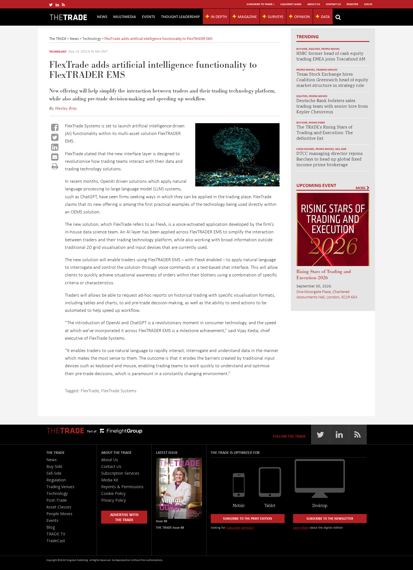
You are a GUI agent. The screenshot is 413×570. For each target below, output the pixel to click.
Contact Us (333, 4)
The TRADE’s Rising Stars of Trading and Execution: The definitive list (324, 133)
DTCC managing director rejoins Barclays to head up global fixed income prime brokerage (329, 159)
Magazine (247, 16)
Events (148, 16)
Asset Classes (58, 507)
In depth (219, 16)
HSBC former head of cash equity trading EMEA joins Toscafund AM (330, 57)
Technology (58, 51)
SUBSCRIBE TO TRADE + (260, 4)
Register (352, 4)
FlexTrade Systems (119, 390)
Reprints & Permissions (122, 486)
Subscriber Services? (240, 527)
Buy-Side (301, 49)
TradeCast (55, 540)
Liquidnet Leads (290, 4)
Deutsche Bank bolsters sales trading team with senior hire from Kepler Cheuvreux (332, 107)
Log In (368, 4)
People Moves (330, 49)
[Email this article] (54, 157)
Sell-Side (340, 149)
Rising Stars (317, 122)
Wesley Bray (66, 108)
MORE (361, 188)
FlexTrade (90, 390)
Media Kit (109, 480)
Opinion (302, 16)
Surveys (275, 16)
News (102, 16)
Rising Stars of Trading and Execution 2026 (323, 275)
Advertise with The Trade (124, 517)
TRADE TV (55, 534)
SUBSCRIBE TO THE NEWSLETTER (330, 518)
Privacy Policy (113, 500)
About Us (313, 4)
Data (325, 16)
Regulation (56, 480)
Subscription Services (120, 473)
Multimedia (124, 16)
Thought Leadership (180, 16)
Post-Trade (56, 500)
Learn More (301, 527)
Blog (50, 527)
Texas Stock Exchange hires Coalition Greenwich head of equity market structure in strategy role (332, 80)
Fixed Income (305, 149)
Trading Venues (326, 69)
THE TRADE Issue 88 (170, 527)
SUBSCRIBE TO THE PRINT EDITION (247, 518)
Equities (314, 49)
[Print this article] (55, 166)
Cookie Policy (113, 493)
